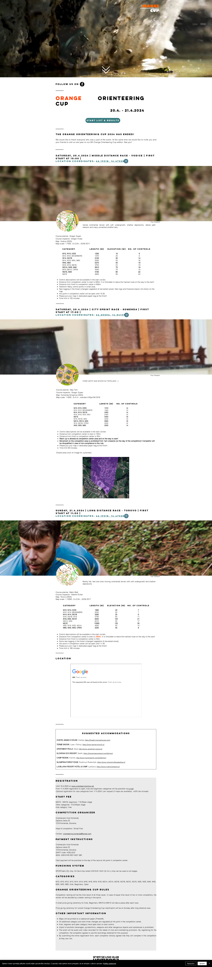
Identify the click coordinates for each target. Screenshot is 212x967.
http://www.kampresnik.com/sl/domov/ (91, 758)
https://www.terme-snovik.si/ (93, 744)
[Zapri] (209, 963)
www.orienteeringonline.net (83, 786)
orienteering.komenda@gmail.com (77, 834)
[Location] (126, 161)
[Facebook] (82, 84)
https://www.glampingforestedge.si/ (111, 762)
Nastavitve (190, 963)
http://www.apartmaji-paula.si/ (90, 749)
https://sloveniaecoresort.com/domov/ (98, 753)
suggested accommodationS (106, 733)
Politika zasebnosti (109, 963)
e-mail (131, 788)
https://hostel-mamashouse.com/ (97, 740)
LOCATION (63, 658)
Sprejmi (202, 963)
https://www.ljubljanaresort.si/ (108, 766)
